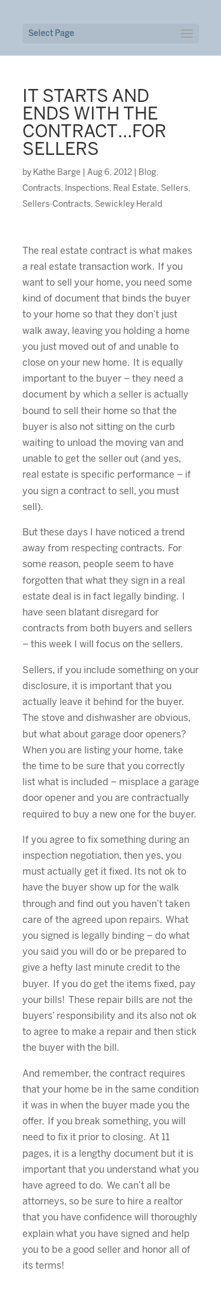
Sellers (174, 189)
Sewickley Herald (128, 204)
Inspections (87, 189)
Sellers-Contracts (56, 204)
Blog (147, 173)
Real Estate (135, 189)
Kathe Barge (57, 173)
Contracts (41, 189)
